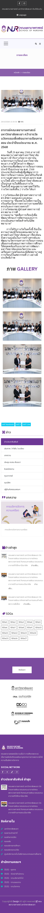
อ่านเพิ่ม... (35, 565)
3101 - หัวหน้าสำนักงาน (14, 874)
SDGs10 (38, 627)
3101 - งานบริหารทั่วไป (13, 878)
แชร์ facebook (8, 424)
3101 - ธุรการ (10, 869)
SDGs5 (37, 622)
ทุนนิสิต (7, 482)
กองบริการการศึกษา (12, 845)
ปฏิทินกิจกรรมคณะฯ (12, 489)
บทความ (7, 455)
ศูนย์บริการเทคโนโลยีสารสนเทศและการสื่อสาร (22, 854)
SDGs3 (21, 622)
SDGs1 (4, 622)
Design (16, 901)
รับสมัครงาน (9, 469)
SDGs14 (33, 633)
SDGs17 (24, 638)
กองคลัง (7, 841)
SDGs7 (13, 627)
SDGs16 (14, 638)
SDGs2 (13, 622)
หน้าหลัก (17, 72)
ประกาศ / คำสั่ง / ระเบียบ (14, 448)
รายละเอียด (26, 72)
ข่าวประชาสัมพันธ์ (11, 441)
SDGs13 (24, 633)
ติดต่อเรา (22, 670)
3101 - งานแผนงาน (12, 882)
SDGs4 (29, 622)
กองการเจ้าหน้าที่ (10, 833)
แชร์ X (18, 424)
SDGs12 (14, 633)
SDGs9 (29, 627)
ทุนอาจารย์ (8, 476)
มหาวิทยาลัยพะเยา (11, 829)
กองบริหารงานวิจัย (11, 850)
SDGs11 (5, 633)
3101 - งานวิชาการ (12, 886)
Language (22, 15)
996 (21, 122)
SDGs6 (4, 627)
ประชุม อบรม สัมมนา (12, 462)
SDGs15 (5, 638)
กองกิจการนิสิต (10, 837)
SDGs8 (21, 627)
